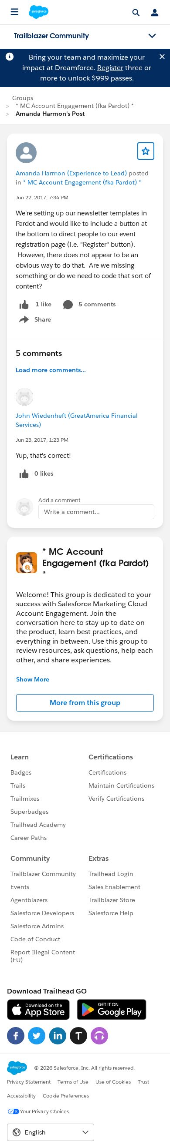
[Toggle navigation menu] (152, 36)
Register (110, 67)
